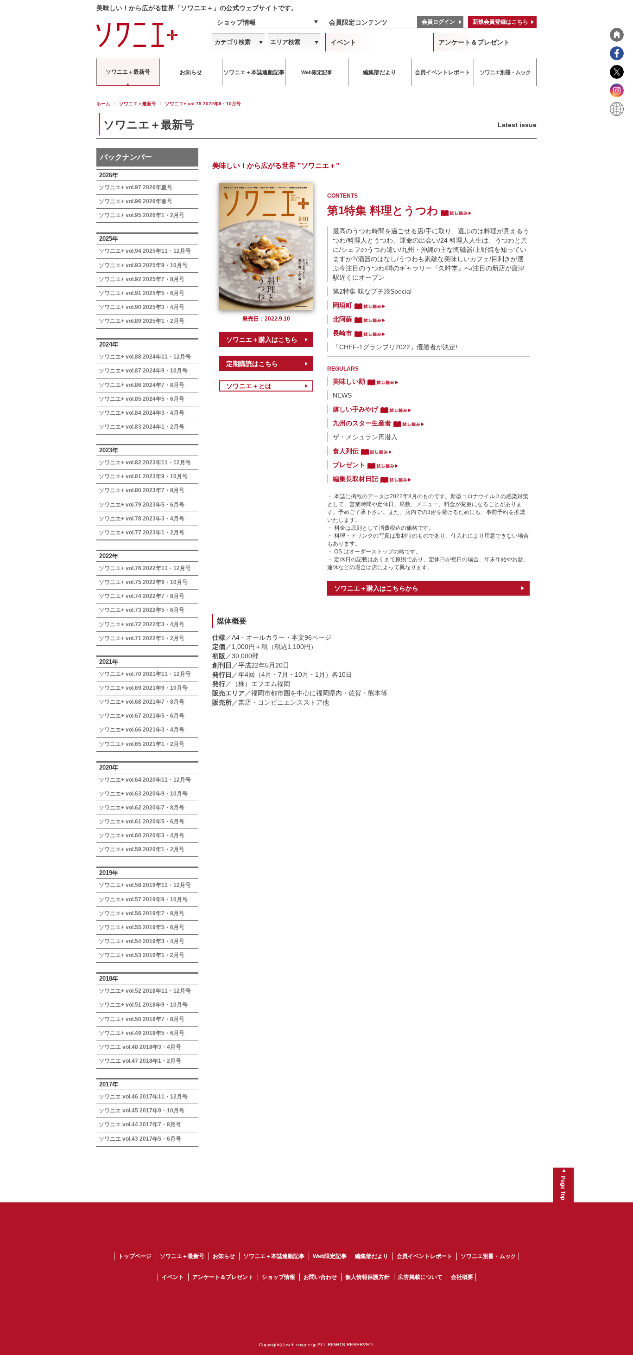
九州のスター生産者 (362, 423)
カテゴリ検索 (233, 42)
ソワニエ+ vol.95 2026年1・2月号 (141, 215)
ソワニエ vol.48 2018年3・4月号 (140, 1047)
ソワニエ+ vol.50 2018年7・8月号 (141, 1019)
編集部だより (371, 1256)
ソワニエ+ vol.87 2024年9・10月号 (143, 370)
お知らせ (224, 1256)
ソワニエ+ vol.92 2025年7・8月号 (141, 279)
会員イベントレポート (424, 1256)
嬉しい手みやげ (355, 409)
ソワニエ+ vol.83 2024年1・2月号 (141, 427)
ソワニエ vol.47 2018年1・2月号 (140, 1061)
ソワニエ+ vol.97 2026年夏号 (135, 187)
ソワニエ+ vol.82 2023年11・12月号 (145, 462)
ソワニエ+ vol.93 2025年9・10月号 (143, 265)
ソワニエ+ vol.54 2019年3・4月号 (141, 941)
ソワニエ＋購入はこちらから (376, 588)
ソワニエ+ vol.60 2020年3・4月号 (141, 835)
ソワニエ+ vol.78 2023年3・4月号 (141, 518)
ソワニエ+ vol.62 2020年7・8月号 (141, 807)
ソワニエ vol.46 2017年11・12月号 (143, 1096)
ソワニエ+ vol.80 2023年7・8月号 (141, 490)
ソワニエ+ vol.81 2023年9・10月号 (143, 476)
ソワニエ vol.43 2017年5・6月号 (140, 1139)
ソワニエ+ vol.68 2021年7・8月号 (141, 702)
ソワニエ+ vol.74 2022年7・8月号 (141, 596)
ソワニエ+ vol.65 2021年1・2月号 (141, 744)
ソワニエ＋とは (249, 386)
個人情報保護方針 (367, 1277)
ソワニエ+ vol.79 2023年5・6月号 (141, 504)
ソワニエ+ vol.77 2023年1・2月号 (141, 532)
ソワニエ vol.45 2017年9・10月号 (141, 1110)
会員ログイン (438, 22)
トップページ (135, 1256)
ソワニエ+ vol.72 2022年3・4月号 (141, 624)
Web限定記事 (330, 1256)
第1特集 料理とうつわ (382, 211)
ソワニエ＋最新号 (137, 103)
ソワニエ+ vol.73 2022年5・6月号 (141, 610)
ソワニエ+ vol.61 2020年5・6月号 (141, 821)
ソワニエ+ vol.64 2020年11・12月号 (145, 780)
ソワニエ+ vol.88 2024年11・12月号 (145, 356)
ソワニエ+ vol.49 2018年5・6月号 (141, 1033)
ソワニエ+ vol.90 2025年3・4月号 (141, 307)
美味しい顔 (349, 381)
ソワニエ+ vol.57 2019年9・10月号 (143, 899)
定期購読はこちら (252, 363)
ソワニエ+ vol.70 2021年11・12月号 (145, 674)
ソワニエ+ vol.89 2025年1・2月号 (141, 321)
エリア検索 (285, 42)
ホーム (103, 103)
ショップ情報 (236, 22)
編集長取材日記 (355, 478)
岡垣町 (342, 305)
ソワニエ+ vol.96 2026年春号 (135, 201)
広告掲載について (420, 1277)
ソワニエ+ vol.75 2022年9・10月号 (143, 582)
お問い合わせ (320, 1277)
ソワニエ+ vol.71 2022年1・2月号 (141, 638)
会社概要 (462, 1277)
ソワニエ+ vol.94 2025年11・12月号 (145, 251)
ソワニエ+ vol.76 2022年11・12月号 (145, 568)
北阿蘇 (342, 319)
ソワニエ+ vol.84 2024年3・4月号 (141, 413)
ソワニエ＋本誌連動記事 (273, 1256)
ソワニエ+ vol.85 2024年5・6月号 (141, 399)
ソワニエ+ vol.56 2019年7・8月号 (141, 913)
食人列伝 (346, 451)
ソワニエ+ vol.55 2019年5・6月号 (141, 927)
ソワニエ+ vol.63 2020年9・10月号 (143, 793)
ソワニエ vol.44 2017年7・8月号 (140, 1124)
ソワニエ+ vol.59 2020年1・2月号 (141, 849)
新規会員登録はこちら (500, 22)
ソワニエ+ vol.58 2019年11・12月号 (145, 885)
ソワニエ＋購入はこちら (262, 339)
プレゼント (349, 465)
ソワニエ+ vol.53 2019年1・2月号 (141, 955)
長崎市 (342, 333)
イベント (343, 42)
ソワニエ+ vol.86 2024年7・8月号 (141, 385)
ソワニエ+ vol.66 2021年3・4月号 (141, 729)
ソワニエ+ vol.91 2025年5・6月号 (141, 293)
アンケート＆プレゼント (474, 42)
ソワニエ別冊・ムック (488, 1256)
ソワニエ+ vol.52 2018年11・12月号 (145, 991)
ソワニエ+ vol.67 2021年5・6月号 (141, 716)
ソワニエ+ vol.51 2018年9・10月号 (143, 1005)
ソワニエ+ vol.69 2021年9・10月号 (143, 688)
